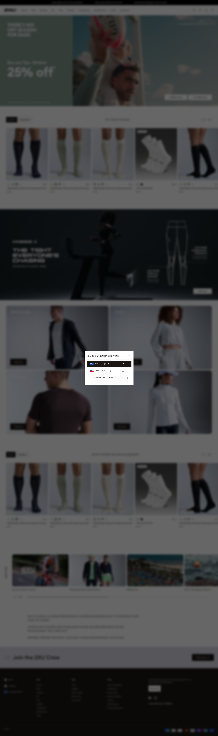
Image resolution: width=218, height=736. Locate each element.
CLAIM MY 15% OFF (134, 385)
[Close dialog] (155, 339)
